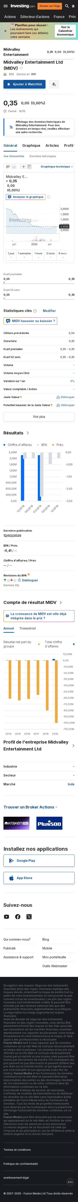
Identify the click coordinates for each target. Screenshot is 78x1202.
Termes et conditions (17, 1149)
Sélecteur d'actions (34, 17)
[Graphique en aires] (13, 166)
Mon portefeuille (54, 957)
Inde (71, 784)
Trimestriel (27, 628)
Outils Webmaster (54, 966)
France (59, 17)
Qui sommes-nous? (17, 939)
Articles (52, 145)
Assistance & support (18, 957)
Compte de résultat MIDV (30, 602)
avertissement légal (16, 1177)
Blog (45, 939)
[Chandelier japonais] (7, 166)
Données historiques (42, 156)
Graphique (31, 145)
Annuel (8, 628)
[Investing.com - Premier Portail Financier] (23, 6)
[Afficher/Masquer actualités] (29, 166)
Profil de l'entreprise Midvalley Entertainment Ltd (35, 745)
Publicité (9, 948)
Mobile (47, 948)
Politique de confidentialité (20, 1163)
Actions (10, 17)
